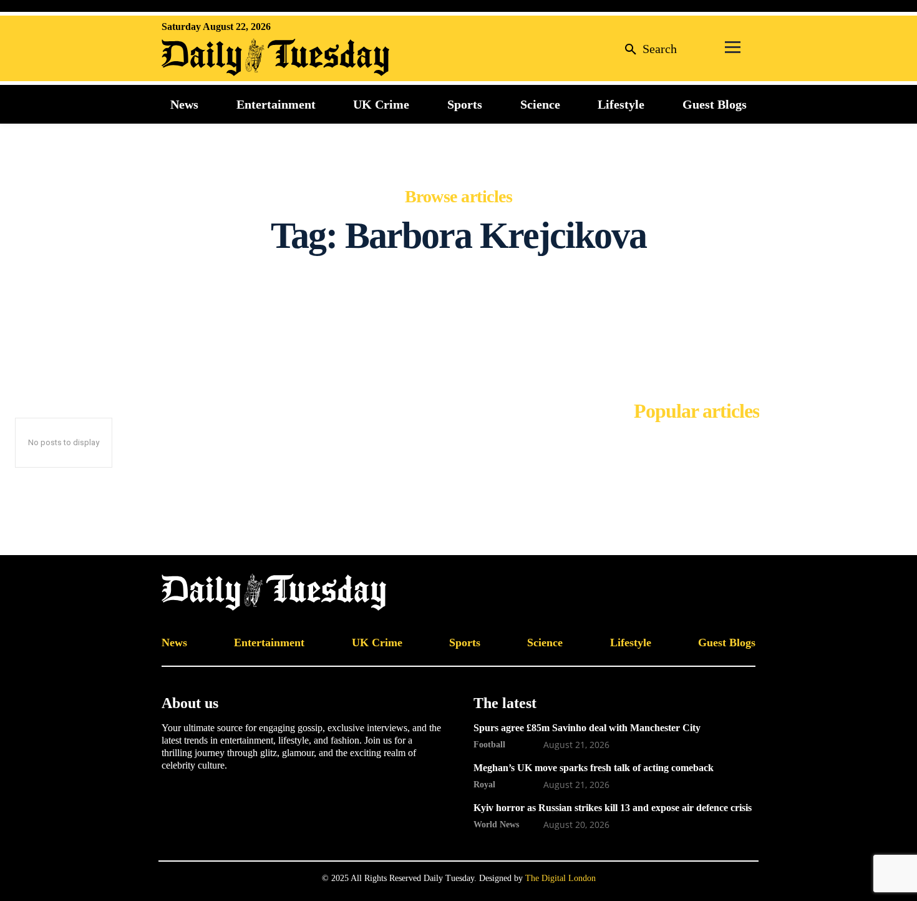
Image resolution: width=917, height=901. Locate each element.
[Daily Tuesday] (243, 57)
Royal (484, 784)
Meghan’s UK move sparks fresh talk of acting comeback (593, 767)
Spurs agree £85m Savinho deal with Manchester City (587, 727)
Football (489, 744)
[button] (647, 48)
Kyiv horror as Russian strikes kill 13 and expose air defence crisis (612, 807)
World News (496, 824)
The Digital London (560, 878)
